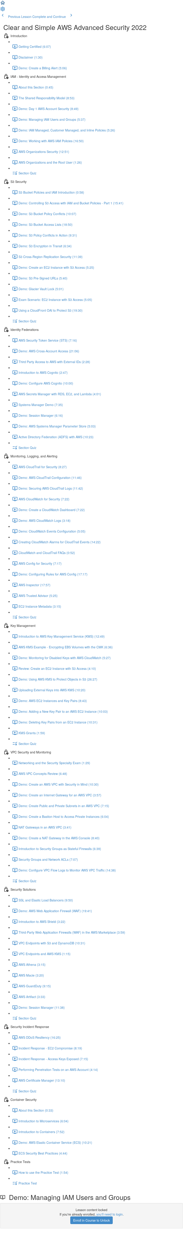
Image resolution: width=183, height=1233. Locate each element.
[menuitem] (2, 10)
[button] (2, 4)
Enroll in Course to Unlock (91, 1220)
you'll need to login (109, 1214)
